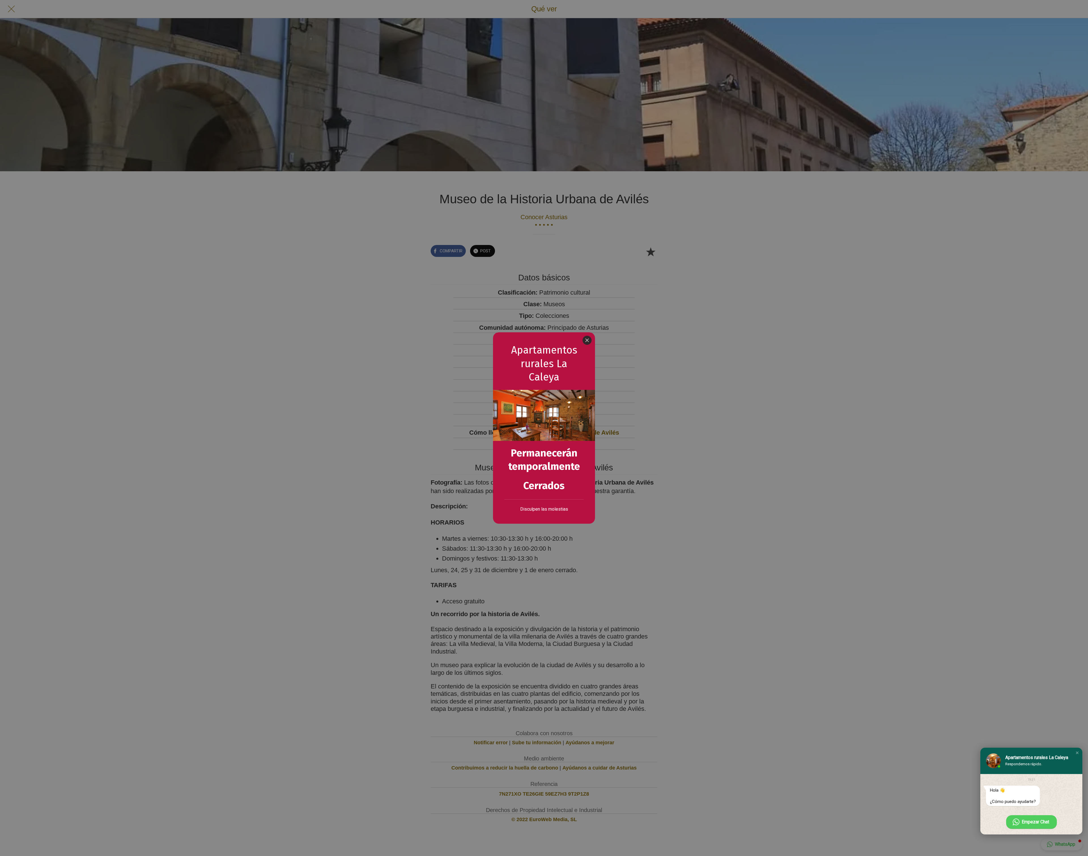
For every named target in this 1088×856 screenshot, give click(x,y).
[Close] (587, 340)
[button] (1077, 753)
